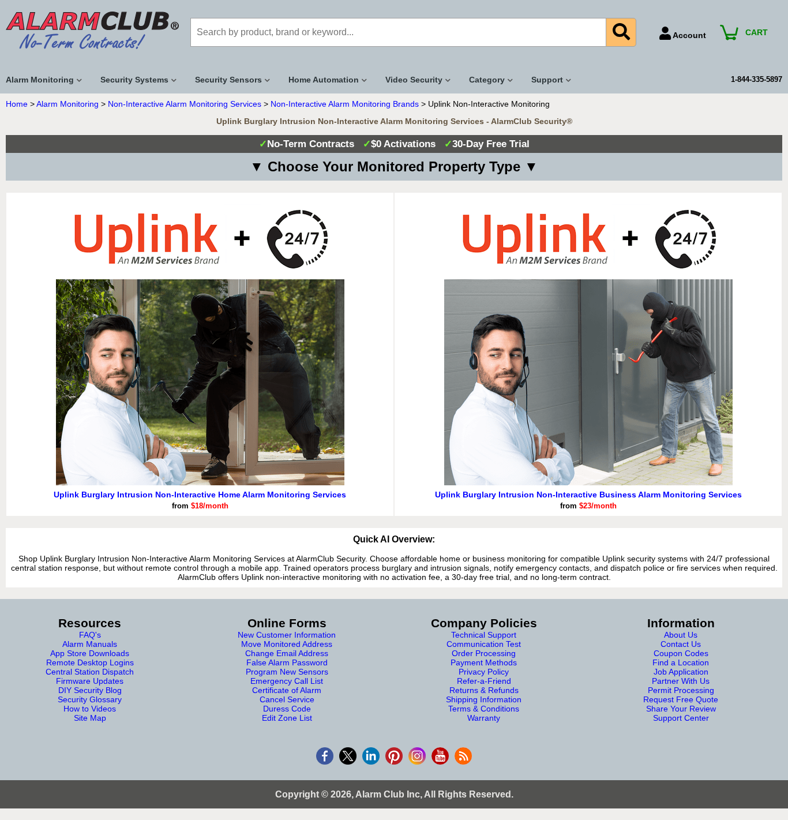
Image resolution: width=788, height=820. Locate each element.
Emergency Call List (286, 681)
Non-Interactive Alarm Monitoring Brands (345, 103)
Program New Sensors (287, 671)
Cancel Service (287, 699)
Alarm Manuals (89, 644)
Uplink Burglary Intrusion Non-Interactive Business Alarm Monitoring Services (588, 494)
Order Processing (484, 653)
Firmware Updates (89, 681)
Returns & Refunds (484, 690)
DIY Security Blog (90, 690)
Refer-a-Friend (484, 681)
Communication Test (483, 644)
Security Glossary (90, 699)
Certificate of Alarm (286, 690)
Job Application (681, 671)
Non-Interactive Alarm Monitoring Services (184, 103)
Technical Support (483, 634)
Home (17, 103)
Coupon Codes (681, 653)
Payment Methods (484, 662)
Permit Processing (681, 690)
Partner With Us (681, 681)
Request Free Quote (680, 699)
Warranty (483, 717)
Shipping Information (483, 699)
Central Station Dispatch (90, 671)
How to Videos (89, 708)
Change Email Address (286, 653)
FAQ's (90, 634)
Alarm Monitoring (67, 103)
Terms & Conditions (483, 708)
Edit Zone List (287, 717)
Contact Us (681, 644)
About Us (680, 634)
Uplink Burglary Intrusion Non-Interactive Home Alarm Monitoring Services (200, 494)
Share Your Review (681, 708)
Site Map (90, 717)
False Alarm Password (287, 662)
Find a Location (680, 662)
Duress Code (287, 708)
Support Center (681, 717)
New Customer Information (287, 634)
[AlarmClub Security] (92, 30)
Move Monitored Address (286, 644)
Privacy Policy (484, 671)
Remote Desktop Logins (90, 662)
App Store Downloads (89, 653)
